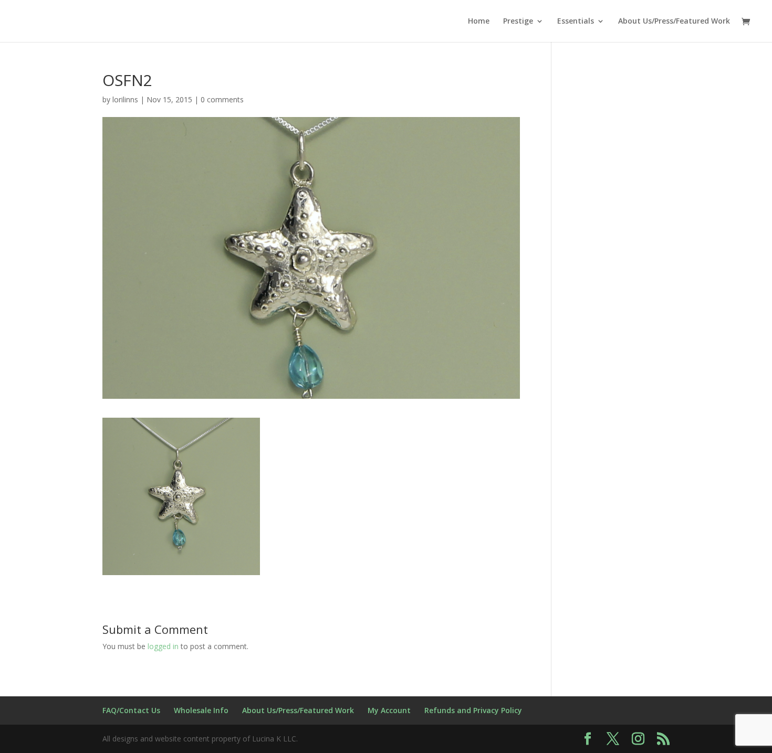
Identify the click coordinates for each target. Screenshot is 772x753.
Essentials (575, 21)
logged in (163, 646)
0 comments (222, 99)
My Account (389, 710)
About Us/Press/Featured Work (674, 21)
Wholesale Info (201, 710)
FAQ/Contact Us (131, 710)
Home (478, 21)
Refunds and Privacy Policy (473, 710)
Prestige (518, 21)
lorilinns (125, 99)
